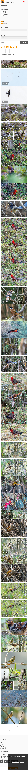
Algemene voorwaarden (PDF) (8, 753)
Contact (2, 742)
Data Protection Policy (6, 750)
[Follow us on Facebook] (1, 761)
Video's (5, 23)
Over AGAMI (3, 741)
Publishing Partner (5, 747)
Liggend (5, 11)
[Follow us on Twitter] (5, 761)
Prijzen (2, 745)
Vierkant (5, 14)
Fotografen (3, 744)
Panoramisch (6, 15)
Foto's (4, 21)
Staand (4, 12)
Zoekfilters (4, 5)
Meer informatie (15, 762)
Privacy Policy (4, 748)
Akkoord (22, 762)
